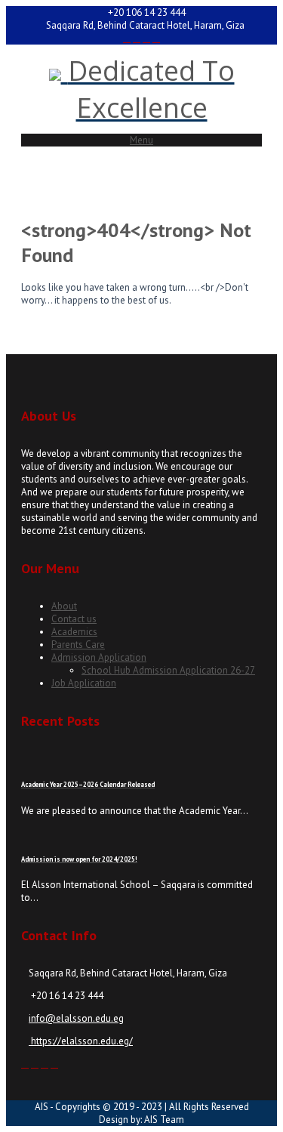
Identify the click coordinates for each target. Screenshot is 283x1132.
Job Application (83, 683)
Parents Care (78, 644)
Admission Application (98, 657)
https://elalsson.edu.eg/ (81, 1041)
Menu (141, 140)
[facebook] (127, 38)
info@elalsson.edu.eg (76, 1018)
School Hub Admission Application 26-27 (168, 670)
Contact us (74, 618)
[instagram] (146, 38)
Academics (74, 631)
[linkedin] (156, 38)
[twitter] (136, 38)
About (64, 606)
